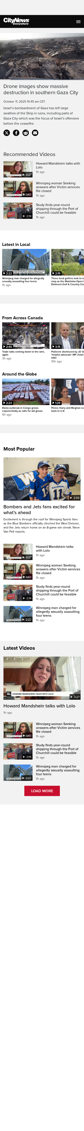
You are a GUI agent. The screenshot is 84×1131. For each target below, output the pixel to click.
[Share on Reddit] (25, 133)
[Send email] (35, 133)
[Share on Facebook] (16, 133)
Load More (42, 791)
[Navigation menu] (79, 21)
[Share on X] (6, 133)
